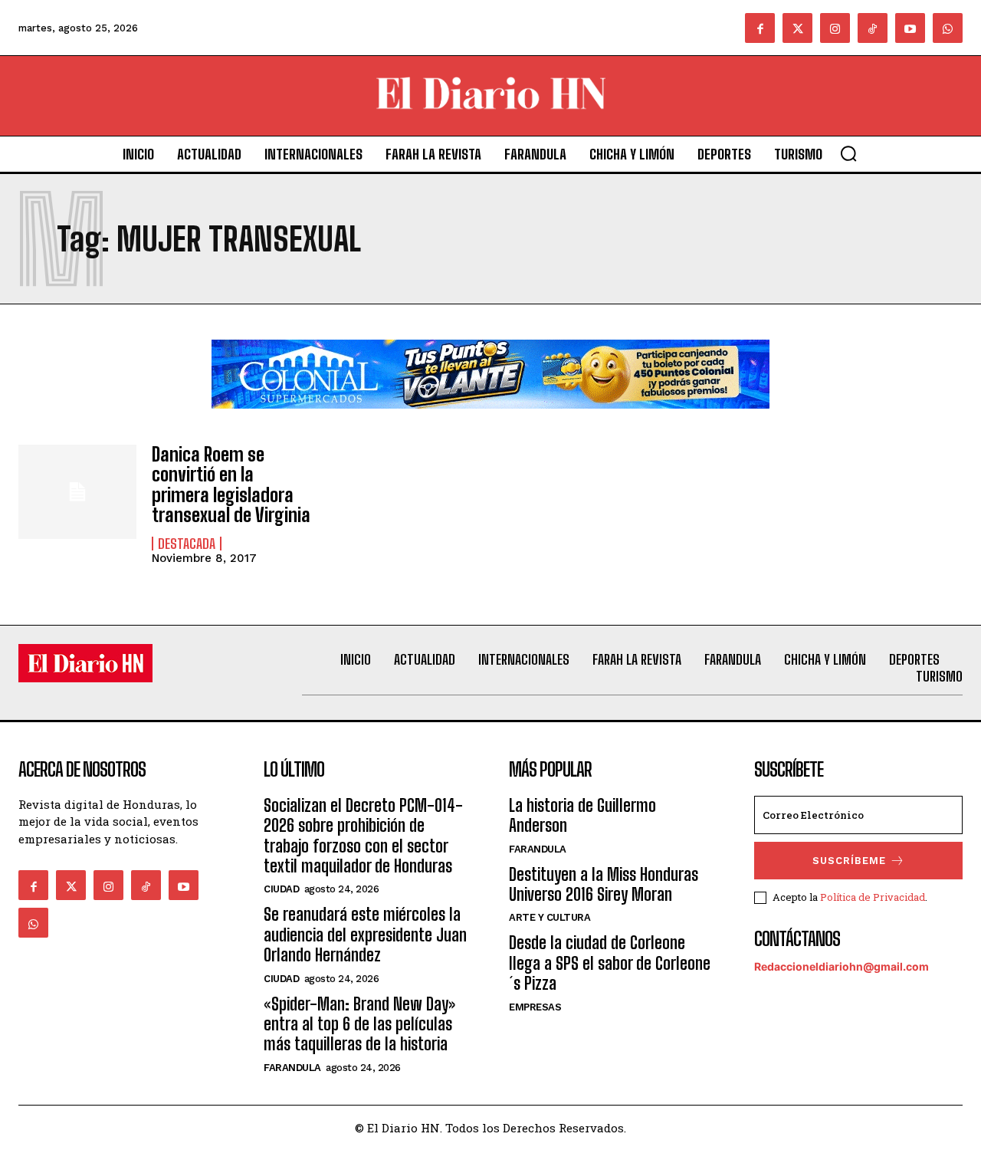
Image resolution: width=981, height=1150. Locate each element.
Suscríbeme (849, 860)
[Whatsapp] (948, 28)
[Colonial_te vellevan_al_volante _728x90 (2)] (490, 420)
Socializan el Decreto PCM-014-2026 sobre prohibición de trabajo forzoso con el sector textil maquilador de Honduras (363, 835)
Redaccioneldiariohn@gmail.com (841, 966)
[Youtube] (910, 28)
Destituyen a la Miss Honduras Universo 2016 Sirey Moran (603, 884)
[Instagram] (835, 28)
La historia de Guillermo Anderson (582, 815)
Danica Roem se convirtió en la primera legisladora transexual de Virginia (231, 484)
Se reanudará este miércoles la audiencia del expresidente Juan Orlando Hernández (365, 934)
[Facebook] (760, 28)
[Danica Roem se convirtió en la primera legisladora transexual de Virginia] (77, 492)
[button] (848, 153)
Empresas (535, 1007)
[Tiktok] (872, 28)
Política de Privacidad (872, 897)
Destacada (186, 543)
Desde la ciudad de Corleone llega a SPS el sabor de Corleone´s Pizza (609, 963)
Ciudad (281, 889)
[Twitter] (797, 28)
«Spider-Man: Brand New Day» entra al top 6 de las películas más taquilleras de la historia (359, 1024)
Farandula (292, 1067)
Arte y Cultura (549, 917)
